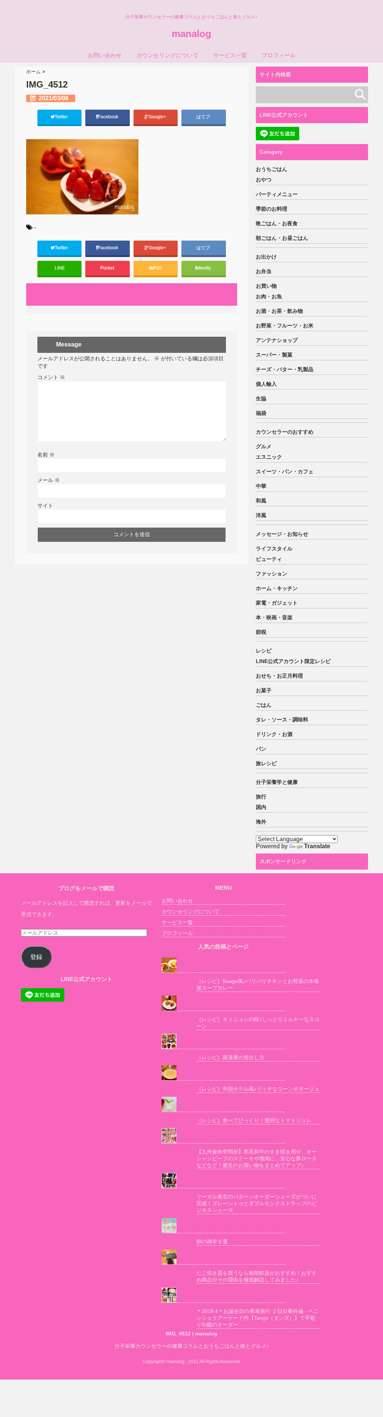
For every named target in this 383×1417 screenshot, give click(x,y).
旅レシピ (266, 763)
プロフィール (278, 55)
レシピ (264, 651)
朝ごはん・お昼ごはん (282, 238)
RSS (157, 268)
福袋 (261, 413)
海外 (261, 822)
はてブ (203, 116)
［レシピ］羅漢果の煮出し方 (230, 1057)
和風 (261, 501)
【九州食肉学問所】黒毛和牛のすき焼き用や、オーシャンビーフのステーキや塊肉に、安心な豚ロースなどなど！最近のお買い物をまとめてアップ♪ (256, 1158)
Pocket (107, 268)
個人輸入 (266, 384)
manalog (191, 33)
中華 (261, 486)
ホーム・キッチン (277, 588)
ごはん (264, 705)
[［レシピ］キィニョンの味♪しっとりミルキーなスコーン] (223, 1003)
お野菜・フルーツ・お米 (284, 326)
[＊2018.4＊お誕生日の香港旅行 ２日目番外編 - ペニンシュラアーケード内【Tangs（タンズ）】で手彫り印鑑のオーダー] (223, 1295)
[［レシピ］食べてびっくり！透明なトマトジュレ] (223, 1104)
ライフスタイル (274, 549)
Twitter (62, 116)
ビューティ (269, 559)
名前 (46, 455)
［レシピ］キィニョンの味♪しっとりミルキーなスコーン (257, 1022)
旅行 (261, 797)
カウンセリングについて (167, 55)
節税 (261, 632)
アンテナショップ (277, 340)
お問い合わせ (105, 55)
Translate (317, 846)
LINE (60, 268)
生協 (261, 398)
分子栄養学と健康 (277, 782)
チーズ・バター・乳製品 (284, 369)
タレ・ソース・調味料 (282, 720)
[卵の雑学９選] (223, 1225)
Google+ (157, 116)
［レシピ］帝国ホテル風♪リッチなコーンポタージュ (257, 1089)
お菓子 (264, 690)
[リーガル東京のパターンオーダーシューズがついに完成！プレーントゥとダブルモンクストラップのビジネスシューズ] (223, 1180)
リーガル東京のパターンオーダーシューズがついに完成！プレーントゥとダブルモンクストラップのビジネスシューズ (256, 1203)
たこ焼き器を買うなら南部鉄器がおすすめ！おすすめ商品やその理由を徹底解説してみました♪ (256, 1276)
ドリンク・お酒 (274, 734)
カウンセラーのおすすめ (284, 432)
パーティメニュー (277, 194)
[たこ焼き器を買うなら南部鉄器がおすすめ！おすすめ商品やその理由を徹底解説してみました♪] (223, 1257)
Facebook (108, 116)
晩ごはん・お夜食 (277, 223)
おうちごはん (271, 169)
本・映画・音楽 (274, 617)
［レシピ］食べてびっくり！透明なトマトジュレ (254, 1120)
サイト (45, 506)
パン (261, 749)
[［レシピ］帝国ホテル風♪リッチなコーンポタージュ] (223, 1073)
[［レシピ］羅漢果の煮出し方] (223, 1041)
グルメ (264, 446)
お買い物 (266, 286)
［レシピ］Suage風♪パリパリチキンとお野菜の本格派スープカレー (257, 984)
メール (48, 480)
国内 (261, 807)
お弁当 (264, 271)
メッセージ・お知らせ (282, 534)
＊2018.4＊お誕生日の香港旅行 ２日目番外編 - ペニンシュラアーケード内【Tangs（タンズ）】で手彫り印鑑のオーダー (257, 1318)
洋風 (261, 515)
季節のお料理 (271, 209)
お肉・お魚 (269, 296)
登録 (36, 957)
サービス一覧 (230, 55)
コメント (51, 377)
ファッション (271, 574)
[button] (82, 176)
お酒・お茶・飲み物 (279, 311)
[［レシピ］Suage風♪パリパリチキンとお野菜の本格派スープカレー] (223, 965)
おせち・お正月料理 (279, 676)
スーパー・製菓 (274, 355)
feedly (205, 268)
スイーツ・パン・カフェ (284, 471)
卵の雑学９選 (212, 1242)
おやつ (264, 180)
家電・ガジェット (277, 603)
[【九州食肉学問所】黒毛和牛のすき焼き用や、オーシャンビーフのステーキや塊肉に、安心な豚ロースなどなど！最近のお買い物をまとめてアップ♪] (223, 1135)
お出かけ (266, 257)
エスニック (269, 457)
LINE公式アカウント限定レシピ (293, 661)
